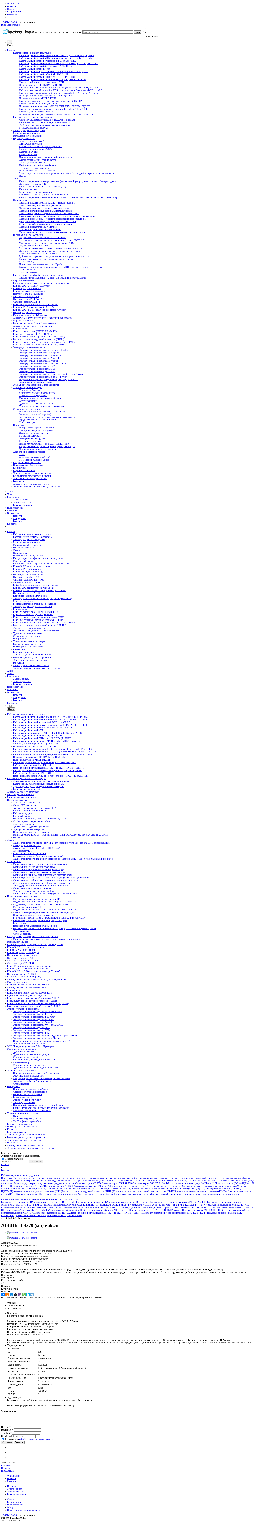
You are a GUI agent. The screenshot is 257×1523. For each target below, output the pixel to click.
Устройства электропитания (27, 636)
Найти (11, 709)
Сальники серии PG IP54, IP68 (28, 579)
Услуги (10, 494)
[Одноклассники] (7, 1294)
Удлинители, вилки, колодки (27, 633)
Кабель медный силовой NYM (119, 1204)
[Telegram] (32, 1294)
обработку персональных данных (36, 1439)
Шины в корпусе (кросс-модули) (29, 571)
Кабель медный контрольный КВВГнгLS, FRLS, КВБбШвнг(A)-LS (169, 1204)
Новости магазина (13, 1158)
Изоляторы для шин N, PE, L (27, 593)
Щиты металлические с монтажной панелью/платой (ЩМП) (44, 622)
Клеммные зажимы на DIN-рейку (30, 596)
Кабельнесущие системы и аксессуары (32, 537)
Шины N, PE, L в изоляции (27, 569)
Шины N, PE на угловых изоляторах (31, 566)
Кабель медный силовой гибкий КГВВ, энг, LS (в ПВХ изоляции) (98, 1207)
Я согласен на (29, 1439)
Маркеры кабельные (23, 561)
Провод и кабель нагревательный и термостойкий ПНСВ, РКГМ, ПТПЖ (45, 1215)
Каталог (11, 50)
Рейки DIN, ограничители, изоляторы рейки (35, 585)
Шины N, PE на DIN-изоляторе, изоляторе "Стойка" (39, 590)
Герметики (18, 662)
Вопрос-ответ (14, 1502)
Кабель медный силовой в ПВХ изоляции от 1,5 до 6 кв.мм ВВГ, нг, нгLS (38, 1202)
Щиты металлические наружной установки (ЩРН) (39, 617)
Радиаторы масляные (24, 652)
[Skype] (28, 1294)
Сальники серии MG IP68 (26, 577)
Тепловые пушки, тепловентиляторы (32, 654)
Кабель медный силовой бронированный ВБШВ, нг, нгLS (74, 1204)
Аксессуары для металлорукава (29, 539)
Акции (10, 491)
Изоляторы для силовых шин (28, 574)
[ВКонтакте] (3, 1294)
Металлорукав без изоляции (27, 545)
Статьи (10, 1499)
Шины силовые (21, 609)
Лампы (16, 550)
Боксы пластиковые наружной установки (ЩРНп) (38, 620)
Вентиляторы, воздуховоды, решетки (32, 657)
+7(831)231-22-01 (10, 22)
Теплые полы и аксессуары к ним (30, 660)
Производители (15, 507)
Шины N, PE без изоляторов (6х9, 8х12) (33, 587)
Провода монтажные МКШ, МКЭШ (200, 1210)
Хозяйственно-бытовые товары (29, 641)
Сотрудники (19, 518)
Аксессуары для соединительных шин (32, 606)
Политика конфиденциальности (23, 1510)
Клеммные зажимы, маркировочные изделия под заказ (41, 563)
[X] (15, 1294)
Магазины (12, 510)
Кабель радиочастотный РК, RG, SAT (52, 1212)
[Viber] (19, 1294)
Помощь (5, 1468)
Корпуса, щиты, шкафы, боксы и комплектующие (38, 558)
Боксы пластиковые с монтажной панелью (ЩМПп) (39, 625)
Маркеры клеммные (23, 601)
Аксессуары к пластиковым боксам (31, 665)
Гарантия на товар (22, 505)
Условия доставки (22, 502)
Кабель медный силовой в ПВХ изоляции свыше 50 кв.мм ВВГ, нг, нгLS (113, 1202)
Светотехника (20, 553)
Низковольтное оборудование (28, 555)
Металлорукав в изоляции (26, 542)
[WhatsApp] (24, 1294)
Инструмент (19, 638)
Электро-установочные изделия (29, 628)
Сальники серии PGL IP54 (26, 582)
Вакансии (18, 521)
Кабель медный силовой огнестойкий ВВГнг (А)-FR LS (178, 1202)
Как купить (13, 497)
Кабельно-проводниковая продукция (32, 534)
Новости (17, 515)
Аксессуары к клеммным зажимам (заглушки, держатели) (42, 598)
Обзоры (11, 1507)
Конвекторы (19, 649)
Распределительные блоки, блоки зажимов (35, 604)
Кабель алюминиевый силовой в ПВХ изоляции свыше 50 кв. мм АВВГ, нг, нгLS (87, 1210)
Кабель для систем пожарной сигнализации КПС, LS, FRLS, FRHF (176, 1212)
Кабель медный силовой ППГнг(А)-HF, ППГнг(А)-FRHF (36, 1207)
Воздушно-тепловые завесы (27, 644)
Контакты (12, 523)
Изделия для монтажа (24, 547)
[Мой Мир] (11, 1294)
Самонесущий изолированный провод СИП (154, 1207)
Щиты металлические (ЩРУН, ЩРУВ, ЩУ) (35, 612)
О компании (13, 513)
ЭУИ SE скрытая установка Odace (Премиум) (36, 630)
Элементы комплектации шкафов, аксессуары (36, 668)
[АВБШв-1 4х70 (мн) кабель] (22, 1232)
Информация (7, 1470)
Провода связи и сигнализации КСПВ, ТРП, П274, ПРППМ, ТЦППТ (106, 1212)
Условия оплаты (21, 499)
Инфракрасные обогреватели (28, 646)
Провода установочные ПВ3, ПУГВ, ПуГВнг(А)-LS (155, 1210)
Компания (6, 1465)
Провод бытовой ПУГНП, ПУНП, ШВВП (198, 1207)
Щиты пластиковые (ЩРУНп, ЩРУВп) (33, 614)
